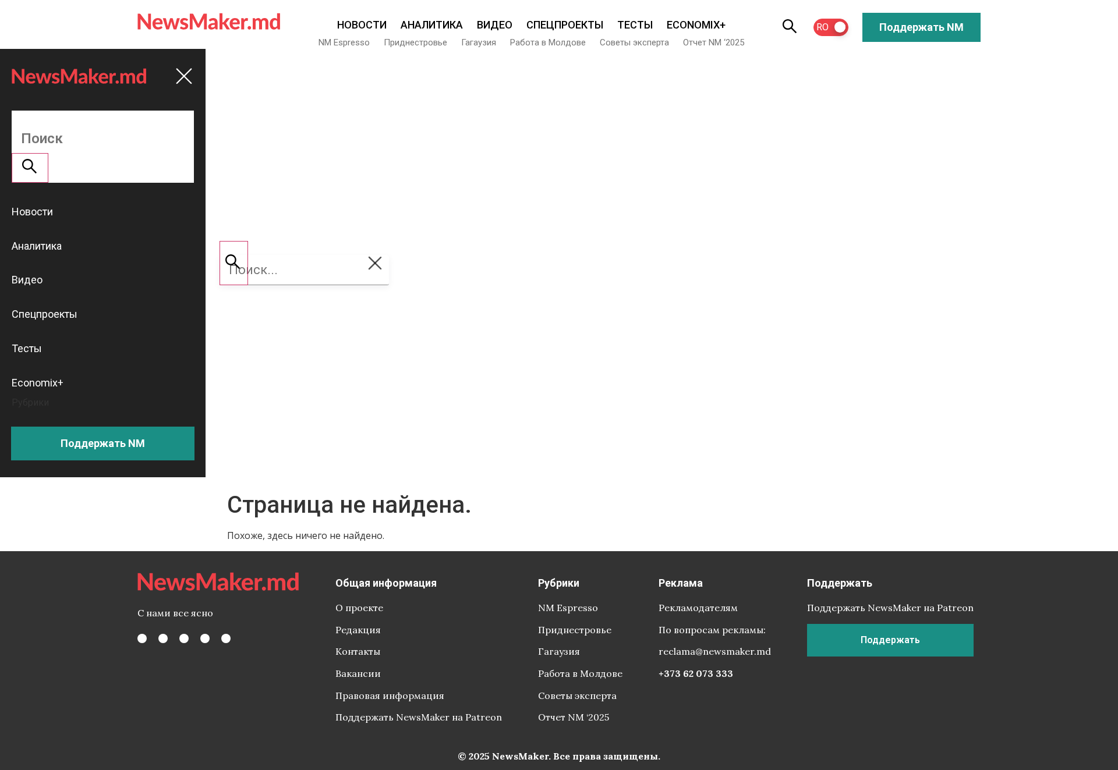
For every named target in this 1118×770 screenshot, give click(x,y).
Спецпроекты (564, 25)
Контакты (357, 651)
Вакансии (358, 673)
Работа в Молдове (548, 42)
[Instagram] (184, 638)
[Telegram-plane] (226, 638)
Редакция (358, 630)
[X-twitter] (163, 638)
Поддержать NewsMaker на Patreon (418, 717)
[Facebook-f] (142, 638)
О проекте (359, 607)
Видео (494, 25)
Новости (362, 25)
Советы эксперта (634, 42)
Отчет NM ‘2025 (713, 42)
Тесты (635, 25)
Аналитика (432, 25)
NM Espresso (344, 42)
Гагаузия (478, 42)
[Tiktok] (205, 638)
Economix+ (696, 25)
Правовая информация (389, 695)
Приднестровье (415, 42)
